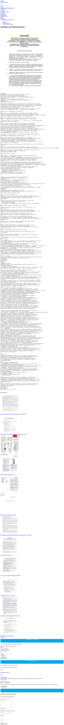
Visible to (2, 654)
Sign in (2, 646)
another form (11, 696)
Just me (3, 656)
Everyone (4, 655)
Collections (7, 11)
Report (1, 677)
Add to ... (2, 18)
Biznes (4, 21)
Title (1, 647)
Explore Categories (4, 2)
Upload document (4, 8)
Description (4, 649)
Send (6, 723)
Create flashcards (11, 8)
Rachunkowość (6, 22)
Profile (1, 17)
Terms (5, 679)
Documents (2, 672)
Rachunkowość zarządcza (8, 24)
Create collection (4, 658)
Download (2, 637)
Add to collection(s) (4, 19)
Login (1, 6)
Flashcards (2, 11)
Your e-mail (2, 708)
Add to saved (11, 19)
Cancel (2, 723)
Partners (5, 677)
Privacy (2, 679)
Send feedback (3, 686)
